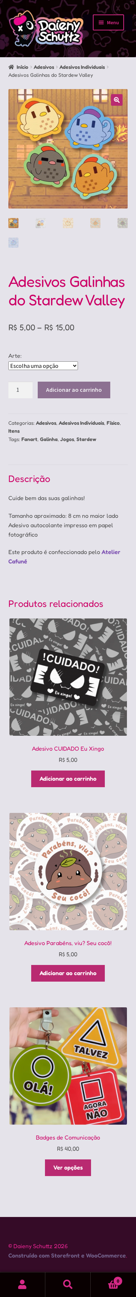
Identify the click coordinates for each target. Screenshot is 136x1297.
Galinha (49, 439)
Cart (105, 1278)
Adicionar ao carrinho (74, 389)
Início (22, 67)
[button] (117, 100)
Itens (14, 431)
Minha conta (22, 1284)
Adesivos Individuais (82, 67)
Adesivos (44, 67)
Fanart (29, 439)
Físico (113, 423)
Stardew (86, 439)
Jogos (67, 439)
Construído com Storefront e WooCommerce (67, 1255)
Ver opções (68, 1167)
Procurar (68, 1284)
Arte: (15, 355)
